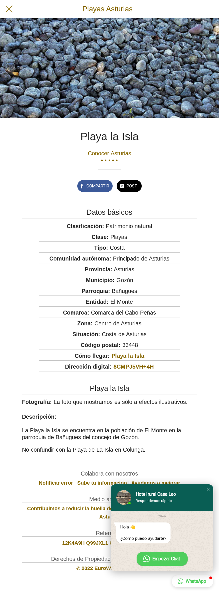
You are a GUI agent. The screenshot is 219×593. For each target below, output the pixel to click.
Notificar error (56, 483)
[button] (208, 489)
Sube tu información (102, 483)
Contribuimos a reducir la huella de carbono (81, 508)
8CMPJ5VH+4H (133, 366)
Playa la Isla (127, 356)
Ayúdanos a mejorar (155, 483)
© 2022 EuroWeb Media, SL (109, 568)
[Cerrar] (9, 9)
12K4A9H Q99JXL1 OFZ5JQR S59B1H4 (109, 543)
